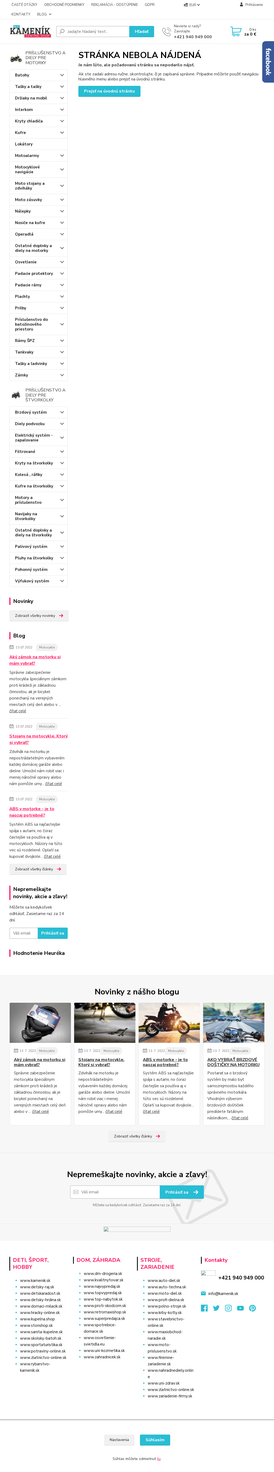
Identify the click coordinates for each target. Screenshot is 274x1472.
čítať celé (17, 711)
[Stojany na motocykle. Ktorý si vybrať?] (104, 1023)
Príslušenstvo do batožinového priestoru (31, 324)
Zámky (21, 375)
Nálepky (23, 211)
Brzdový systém (31, 412)
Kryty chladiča (29, 121)
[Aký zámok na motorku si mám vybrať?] (40, 1023)
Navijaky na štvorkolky (26, 516)
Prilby (20, 308)
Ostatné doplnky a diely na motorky (33, 248)
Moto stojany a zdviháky (30, 186)
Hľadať (142, 31)
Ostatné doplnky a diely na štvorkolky (33, 533)
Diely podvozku (30, 423)
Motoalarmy (27, 155)
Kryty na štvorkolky (34, 463)
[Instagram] (231, 1309)
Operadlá (24, 234)
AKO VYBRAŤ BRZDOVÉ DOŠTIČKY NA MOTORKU (233, 1062)
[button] (102, 1368)
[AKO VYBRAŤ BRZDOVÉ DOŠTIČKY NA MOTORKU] (233, 1023)
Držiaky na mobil (31, 98)
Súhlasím (155, 1440)
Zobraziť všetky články (34, 869)
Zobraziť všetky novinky (35, 615)
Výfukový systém (32, 581)
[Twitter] (219, 1309)
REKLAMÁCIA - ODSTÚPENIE (114, 4)
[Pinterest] (252, 1309)
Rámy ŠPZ (25, 340)
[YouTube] (243, 1309)
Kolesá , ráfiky (28, 474)
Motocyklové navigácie (27, 169)
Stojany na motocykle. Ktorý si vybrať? (38, 739)
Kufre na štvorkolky (34, 486)
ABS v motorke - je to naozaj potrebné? (31, 812)
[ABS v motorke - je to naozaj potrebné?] (169, 1023)
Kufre (20, 132)
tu (159, 1458)
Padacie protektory (34, 273)
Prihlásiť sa (52, 933)
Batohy (22, 75)
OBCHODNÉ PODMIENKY (64, 4)
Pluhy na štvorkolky (34, 558)
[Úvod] (30, 31)
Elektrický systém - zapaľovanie (34, 438)
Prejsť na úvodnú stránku (109, 91)
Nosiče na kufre (30, 222)
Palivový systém (31, 546)
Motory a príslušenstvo (28, 500)
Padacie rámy (28, 285)
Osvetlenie (26, 262)
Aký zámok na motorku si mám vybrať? (35, 660)
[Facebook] (207, 1309)
